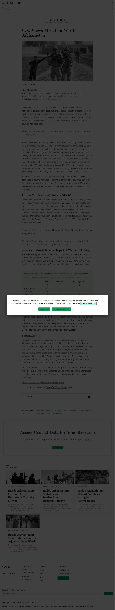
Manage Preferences (61, 309)
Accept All (44, 309)
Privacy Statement (88, 303)
